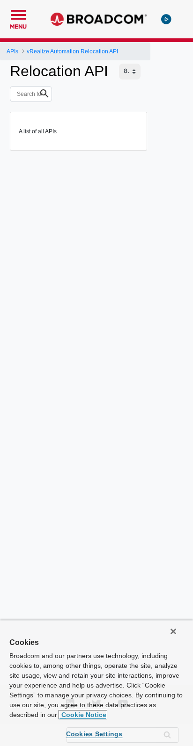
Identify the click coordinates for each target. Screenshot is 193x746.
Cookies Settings (94, 734)
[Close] (173, 631)
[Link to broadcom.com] (99, 19)
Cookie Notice (82, 714)
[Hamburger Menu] (18, 13)
